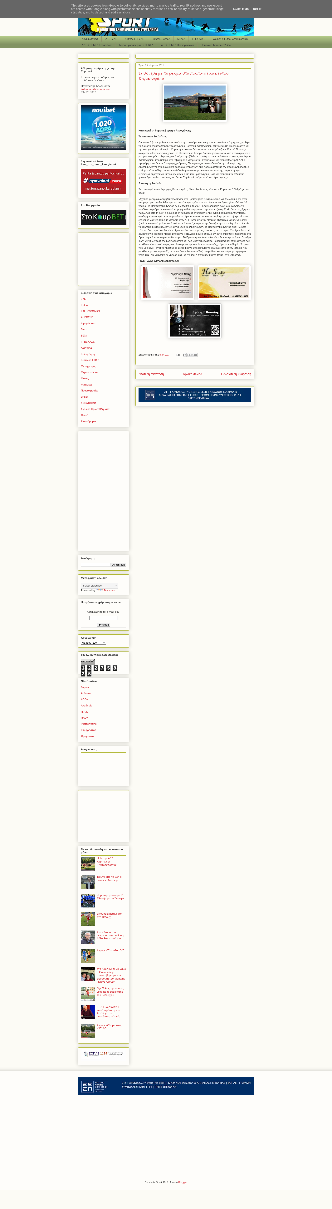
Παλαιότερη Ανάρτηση (236, 374)
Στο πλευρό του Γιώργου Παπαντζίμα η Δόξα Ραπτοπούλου (110, 935)
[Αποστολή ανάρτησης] (177, 354)
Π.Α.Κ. (85, 711)
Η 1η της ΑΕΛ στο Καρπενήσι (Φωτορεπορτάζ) (107, 861)
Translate (109, 590)
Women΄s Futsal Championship (230, 38)
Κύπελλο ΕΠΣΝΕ (134, 38)
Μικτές (181, 38)
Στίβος (85, 396)
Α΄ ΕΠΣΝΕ (111, 38)
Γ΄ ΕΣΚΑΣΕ (198, 38)
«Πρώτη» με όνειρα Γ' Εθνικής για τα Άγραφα (110, 897)
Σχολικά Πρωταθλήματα (95, 408)
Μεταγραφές (88, 366)
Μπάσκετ (86, 384)
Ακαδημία (86, 705)
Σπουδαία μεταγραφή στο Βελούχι (109, 915)
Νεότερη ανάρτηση (151, 374)
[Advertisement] (105, 258)
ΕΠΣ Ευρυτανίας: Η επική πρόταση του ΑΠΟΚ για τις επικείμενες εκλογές (108, 1011)
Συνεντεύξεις (88, 402)
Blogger (182, 1182)
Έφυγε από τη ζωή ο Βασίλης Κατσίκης (109, 878)
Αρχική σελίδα (90, 38)
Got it (257, 8)
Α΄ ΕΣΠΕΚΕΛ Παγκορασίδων (177, 45)
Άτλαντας (86, 693)
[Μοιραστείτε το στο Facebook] (196, 355)
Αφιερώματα (88, 323)
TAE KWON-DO (90, 311)
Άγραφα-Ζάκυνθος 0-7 (110, 950)
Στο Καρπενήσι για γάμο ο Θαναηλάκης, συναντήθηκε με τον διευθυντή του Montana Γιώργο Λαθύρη (111, 975)
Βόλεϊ (84, 335)
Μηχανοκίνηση (90, 372)
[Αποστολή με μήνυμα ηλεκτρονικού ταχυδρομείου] (185, 355)
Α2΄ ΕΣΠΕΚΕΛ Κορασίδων (97, 45)
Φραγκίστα (87, 736)
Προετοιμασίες (89, 390)
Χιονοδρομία (88, 421)
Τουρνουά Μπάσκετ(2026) (216, 45)
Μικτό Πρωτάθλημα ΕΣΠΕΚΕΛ (136, 45)
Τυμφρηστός (88, 729)
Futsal (84, 305)
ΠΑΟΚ (84, 717)
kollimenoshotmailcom (96, 89)
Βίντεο (84, 329)
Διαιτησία (86, 347)
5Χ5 (83, 298)
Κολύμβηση (88, 354)
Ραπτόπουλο (89, 723)
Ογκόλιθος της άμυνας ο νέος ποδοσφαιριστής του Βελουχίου (111, 991)
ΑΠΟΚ (84, 699)
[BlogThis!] (188, 355)
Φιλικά (84, 415)
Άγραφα (85, 687)
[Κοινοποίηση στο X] (192, 355)
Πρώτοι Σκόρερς (161, 38)
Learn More (241, 8)
